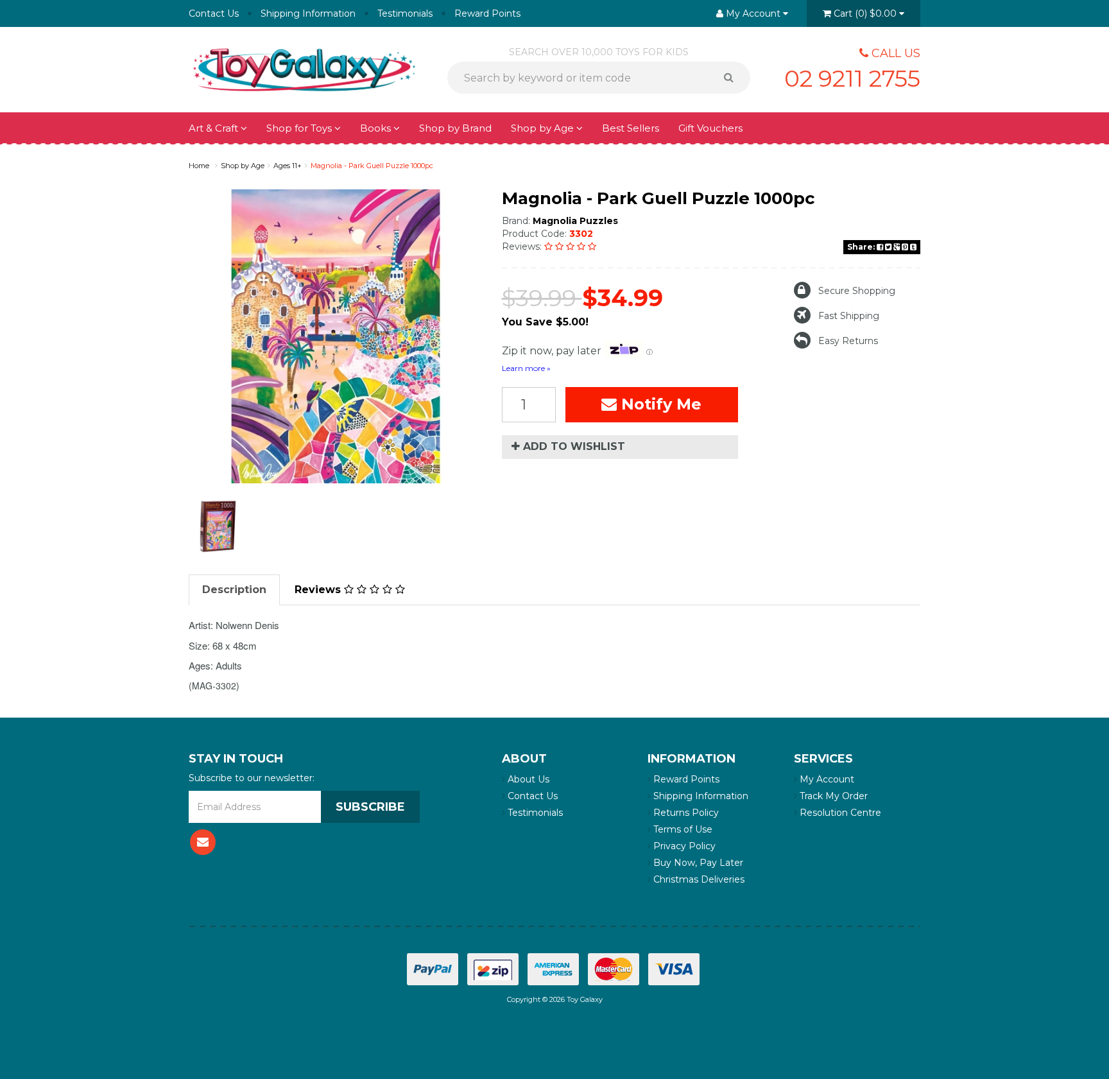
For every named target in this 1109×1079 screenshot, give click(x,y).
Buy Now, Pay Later (697, 862)
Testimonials (405, 13)
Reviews (319, 589)
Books (376, 128)
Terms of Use (681, 829)
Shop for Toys (300, 128)
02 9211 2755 (852, 78)
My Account (825, 779)
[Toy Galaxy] (304, 68)
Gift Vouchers (710, 128)
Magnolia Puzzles (575, 221)
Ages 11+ (287, 165)
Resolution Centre (839, 812)
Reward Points (487, 13)
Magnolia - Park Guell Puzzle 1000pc (372, 165)
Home (199, 165)
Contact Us (214, 13)
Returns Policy (685, 812)
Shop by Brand (455, 128)
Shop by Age (242, 165)
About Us (527, 779)
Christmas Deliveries (697, 879)
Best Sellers (630, 128)
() (865, 13)
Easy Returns (848, 341)
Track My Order (832, 796)
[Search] (733, 78)
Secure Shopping (856, 291)
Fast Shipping (848, 316)
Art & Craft (215, 128)
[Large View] (218, 525)
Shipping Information (308, 13)
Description (234, 589)
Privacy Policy (683, 846)
